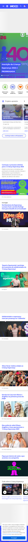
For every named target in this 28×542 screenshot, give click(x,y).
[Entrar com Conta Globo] (24, 6)
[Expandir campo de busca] (21, 6)
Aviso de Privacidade (14, 532)
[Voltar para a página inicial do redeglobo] (7, 6)
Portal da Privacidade (7, 534)
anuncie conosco (5, 541)
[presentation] (24, 101)
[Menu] (3, 6)
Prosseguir (14, 538)
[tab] (2, 75)
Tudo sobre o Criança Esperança (13, 481)
